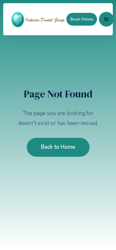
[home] (38, 19)
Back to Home (58, 147)
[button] (106, 19)
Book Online (81, 19)
